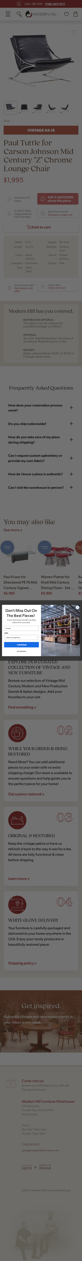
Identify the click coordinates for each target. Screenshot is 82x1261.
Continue (21, 644)
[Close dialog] (77, 607)
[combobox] (21, 637)
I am (6, 633)
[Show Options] (37, 637)
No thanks (21, 651)
